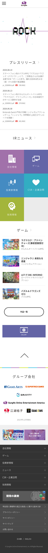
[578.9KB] (14, 103)
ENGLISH (28, 539)
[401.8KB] (14, 121)
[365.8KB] (14, 85)
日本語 (19, 539)
